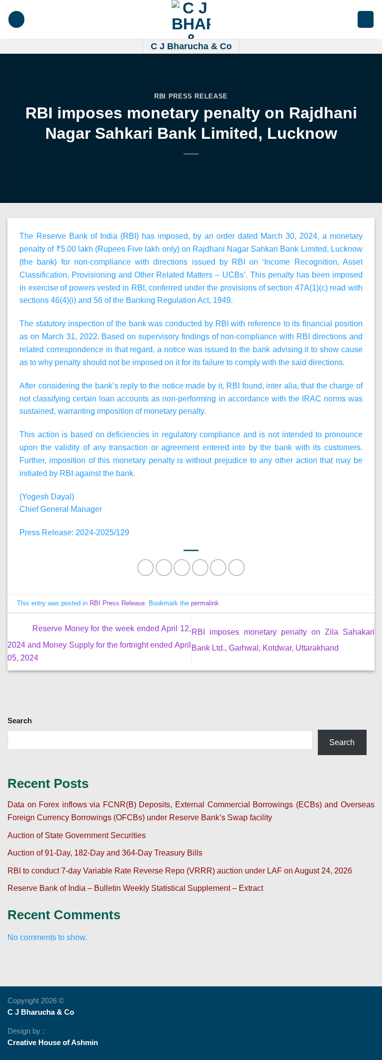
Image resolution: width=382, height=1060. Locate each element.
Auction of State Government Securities (76, 835)
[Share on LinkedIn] (236, 567)
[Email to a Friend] (200, 567)
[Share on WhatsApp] (145, 567)
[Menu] (16, 19)
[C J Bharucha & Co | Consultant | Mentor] (191, 19)
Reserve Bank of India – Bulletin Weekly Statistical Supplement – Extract (135, 887)
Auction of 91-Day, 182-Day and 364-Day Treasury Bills (104, 852)
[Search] (366, 19)
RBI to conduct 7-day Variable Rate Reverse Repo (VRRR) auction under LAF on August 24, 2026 (179, 870)
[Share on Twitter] (182, 567)
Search (19, 721)
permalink (205, 603)
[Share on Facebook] (164, 567)
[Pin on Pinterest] (218, 567)
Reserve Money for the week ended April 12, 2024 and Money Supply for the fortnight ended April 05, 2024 (99, 643)
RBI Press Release (191, 96)
